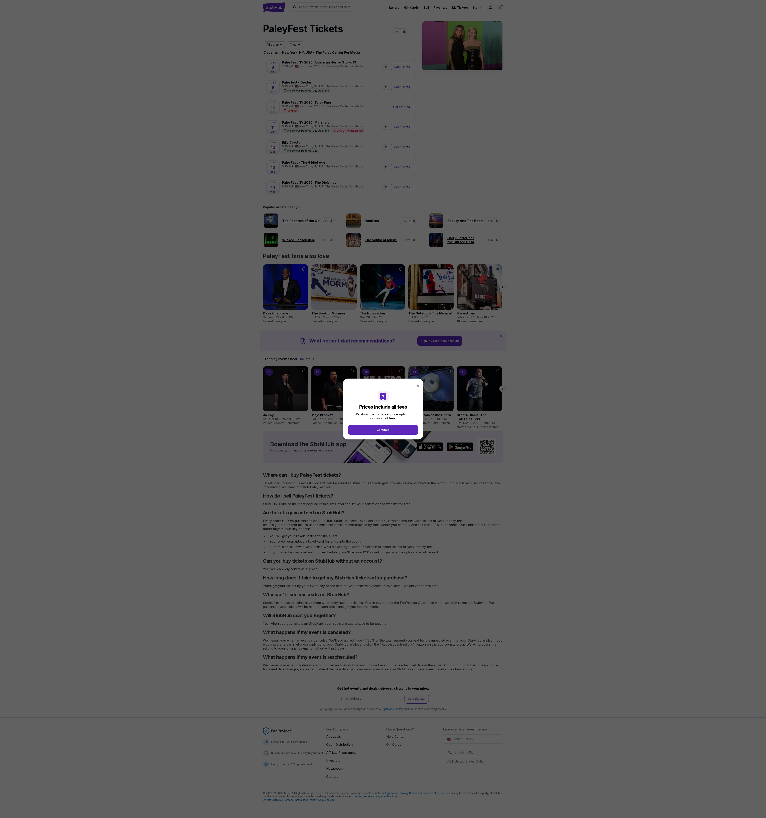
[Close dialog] (418, 386)
